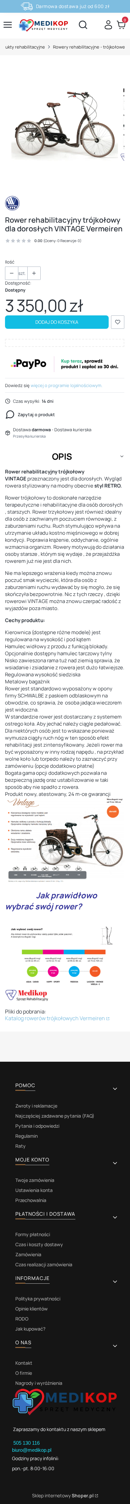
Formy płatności (32, 1234)
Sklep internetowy (63, 1495)
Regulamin (26, 1136)
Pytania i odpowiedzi (37, 1126)
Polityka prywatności (37, 1298)
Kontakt (23, 1363)
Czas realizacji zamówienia (43, 1264)
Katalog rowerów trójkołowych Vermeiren (55, 1018)
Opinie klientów (31, 1308)
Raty (20, 1146)
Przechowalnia (30, 1200)
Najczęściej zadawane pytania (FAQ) (54, 1116)
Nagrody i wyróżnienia (38, 1383)
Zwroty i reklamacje (36, 1106)
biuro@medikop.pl (31, 1450)
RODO (21, 1318)
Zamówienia (28, 1254)
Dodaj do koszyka (56, 322)
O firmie (23, 1373)
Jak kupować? (30, 1329)
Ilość (9, 262)
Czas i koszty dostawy (39, 1244)
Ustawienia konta (34, 1190)
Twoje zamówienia (34, 1180)
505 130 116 (27, 1443)
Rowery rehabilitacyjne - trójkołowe (89, 47)
